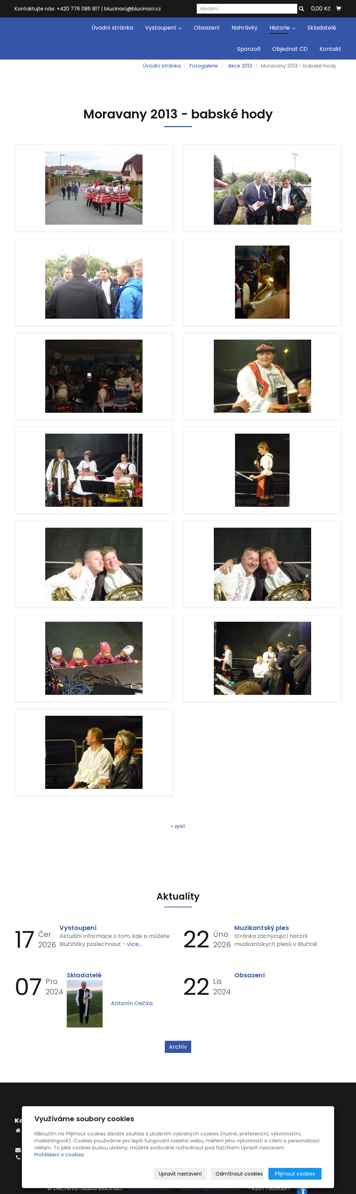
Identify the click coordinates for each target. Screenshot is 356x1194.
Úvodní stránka (112, 28)
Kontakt (330, 49)
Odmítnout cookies (239, 1173)
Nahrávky (245, 28)
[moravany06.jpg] (262, 376)
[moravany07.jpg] (94, 470)
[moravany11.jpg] (94, 658)
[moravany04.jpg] (262, 282)
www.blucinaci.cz (151, 1189)
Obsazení (207, 28)
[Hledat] (301, 9)
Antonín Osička (132, 1003)
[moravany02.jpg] (262, 188)
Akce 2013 (240, 65)
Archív (178, 1047)
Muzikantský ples (261, 927)
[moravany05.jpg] (94, 376)
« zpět (178, 826)
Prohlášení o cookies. (59, 1154)
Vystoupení (161, 28)
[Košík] (338, 9)
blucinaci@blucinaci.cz (211, 1189)
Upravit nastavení (180, 1173)
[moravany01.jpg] (94, 188)
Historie (280, 28)
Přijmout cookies (295, 1173)
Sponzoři (248, 49)
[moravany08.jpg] (262, 470)
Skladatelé (321, 28)
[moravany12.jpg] (262, 658)
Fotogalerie (203, 65)
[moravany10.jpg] (262, 564)
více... (134, 944)
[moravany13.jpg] (94, 752)
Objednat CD (290, 49)
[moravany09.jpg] (94, 564)
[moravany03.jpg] (94, 282)
